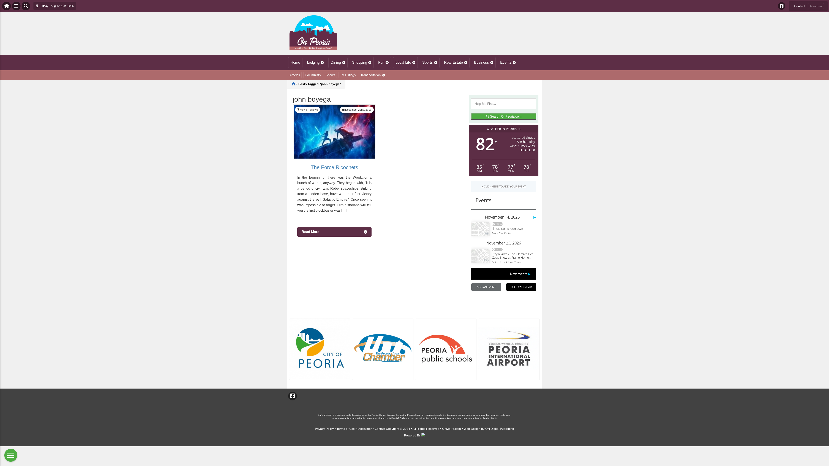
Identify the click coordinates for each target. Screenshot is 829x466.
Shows (330, 75)
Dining (336, 62)
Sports (427, 62)
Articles (295, 75)
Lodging (313, 62)
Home (295, 62)
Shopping (359, 62)
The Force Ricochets (334, 167)
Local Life (403, 62)
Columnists (313, 75)
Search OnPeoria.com (505, 116)
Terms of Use (346, 428)
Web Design (472, 428)
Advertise (816, 6)
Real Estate (453, 62)
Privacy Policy (324, 428)
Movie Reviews (309, 109)
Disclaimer (365, 428)
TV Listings (348, 75)
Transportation (371, 75)
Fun (381, 62)
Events (505, 62)
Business (481, 62)
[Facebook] (781, 6)
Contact (799, 6)
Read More (310, 232)
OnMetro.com (451, 428)
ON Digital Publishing (499, 428)
